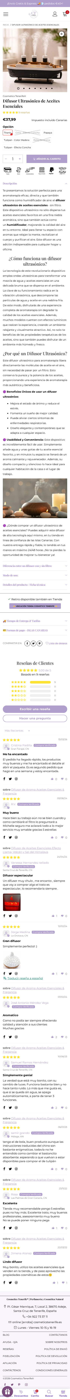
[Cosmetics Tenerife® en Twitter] (12, 1385)
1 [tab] (18, 88)
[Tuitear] (33, 643)
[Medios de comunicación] (61, 34)
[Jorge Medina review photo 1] (12, 960)
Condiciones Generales (51, 1370)
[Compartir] (27, 643)
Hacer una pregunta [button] (35, 718)
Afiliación (10, 1363)
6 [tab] (46, 88)
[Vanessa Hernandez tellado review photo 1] (12, 902)
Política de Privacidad (52, 1363)
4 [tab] (35, 88)
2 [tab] (24, 88)
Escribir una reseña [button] (35, 709)
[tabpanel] (35, 60)
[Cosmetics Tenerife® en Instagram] (26, 1385)
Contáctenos (12, 1370)
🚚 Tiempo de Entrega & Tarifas (21, 621)
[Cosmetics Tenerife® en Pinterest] (19, 1385)
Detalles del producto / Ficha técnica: (24, 584)
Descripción (10, 183)
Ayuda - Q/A (10, 1342)
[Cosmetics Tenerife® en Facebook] (5, 1385)
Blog (6, 1334)
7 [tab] (52, 88)
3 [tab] (29, 88)
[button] (10, 112)
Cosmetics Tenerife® (14, 96)
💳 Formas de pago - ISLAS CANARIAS (25, 630)
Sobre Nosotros (56, 1342)
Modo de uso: (10, 575)
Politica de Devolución (51, 1356)
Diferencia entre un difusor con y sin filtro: (27, 566)
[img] (11, 740)
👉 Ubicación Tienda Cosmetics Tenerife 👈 (35, 606)
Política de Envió (55, 1349)
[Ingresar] (55, 14)
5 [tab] (41, 88)
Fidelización (11, 1356)
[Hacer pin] (39, 643)
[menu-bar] (8, 14)
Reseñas (8, 1349)
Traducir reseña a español (25, 978)
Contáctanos (58, 1334)
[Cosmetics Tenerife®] (33, 14)
